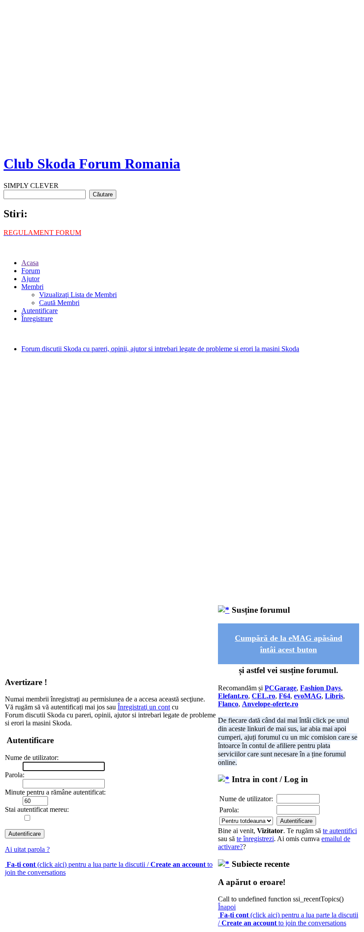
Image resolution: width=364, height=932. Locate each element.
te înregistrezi (255, 838)
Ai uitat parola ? (27, 849)
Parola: (229, 810)
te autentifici (340, 830)
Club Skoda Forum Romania (92, 164)
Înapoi (227, 907)
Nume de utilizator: (246, 799)
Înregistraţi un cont (144, 707)
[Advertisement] (182, 84)
